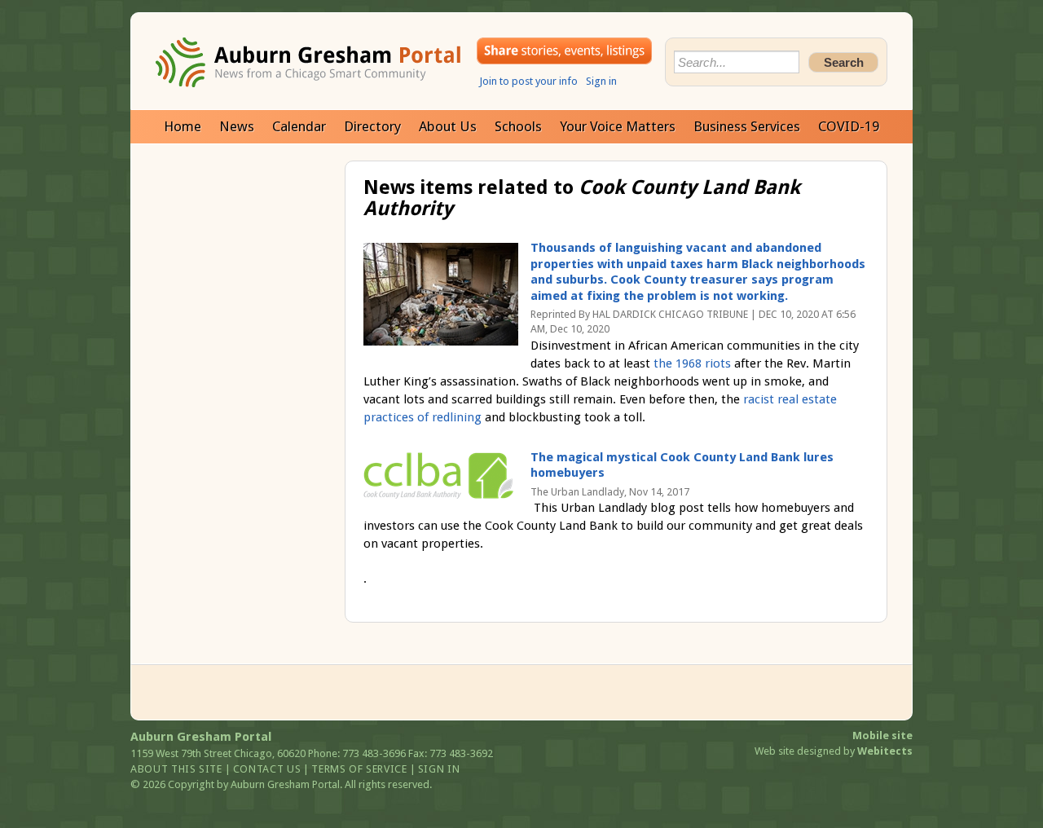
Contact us (267, 769)
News (236, 126)
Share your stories (564, 50)
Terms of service (359, 769)
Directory (372, 126)
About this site (176, 769)
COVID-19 (848, 126)
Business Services (746, 126)
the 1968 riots (692, 363)
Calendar (299, 126)
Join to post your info (528, 81)
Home (182, 126)
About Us (448, 126)
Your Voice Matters (618, 126)
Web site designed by (834, 751)
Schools (518, 126)
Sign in (601, 81)
